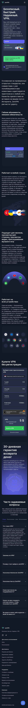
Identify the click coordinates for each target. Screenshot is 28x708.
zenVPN (7, 2)
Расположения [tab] (10, 519)
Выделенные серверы (7, 654)
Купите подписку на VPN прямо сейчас (12, 58)
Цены (3, 642)
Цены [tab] (16, 519)
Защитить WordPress (7, 659)
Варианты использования (8, 680)
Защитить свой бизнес (7, 657)
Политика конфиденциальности (10, 692)
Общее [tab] (4, 519)
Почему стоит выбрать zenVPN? (13, 564)
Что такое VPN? (8, 526)
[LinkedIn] (3, 635)
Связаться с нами (6, 698)
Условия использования (8, 695)
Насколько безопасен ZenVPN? (13, 572)
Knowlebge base (6, 683)
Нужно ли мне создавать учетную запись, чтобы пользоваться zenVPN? (11, 602)
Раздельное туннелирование (9, 662)
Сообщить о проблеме (7, 672)
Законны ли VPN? (8, 555)
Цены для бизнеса (6, 665)
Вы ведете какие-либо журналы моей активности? (13, 613)
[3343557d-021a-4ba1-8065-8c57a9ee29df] (14, 376)
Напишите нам (5, 675)
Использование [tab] (23, 519)
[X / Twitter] (6, 635)
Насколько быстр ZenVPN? (12, 581)
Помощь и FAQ (5, 677)
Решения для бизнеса (7, 651)
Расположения (5, 644)
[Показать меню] (24, 2)
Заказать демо (5, 685)
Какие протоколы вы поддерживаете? (10, 591)
